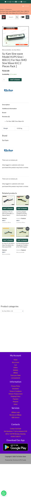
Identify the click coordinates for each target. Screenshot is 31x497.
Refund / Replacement (15, 394)
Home (15, 360)
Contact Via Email (15, 428)
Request (15, 401)
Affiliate (15, 373)
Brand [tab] (4, 112)
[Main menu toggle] (27, 17)
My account (15, 362)
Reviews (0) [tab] (6, 116)
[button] (3, 493)
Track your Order (15, 375)
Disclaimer (15, 388)
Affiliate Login (15, 412)
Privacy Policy (15, 386)
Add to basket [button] (8, 208)
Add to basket (15, 79)
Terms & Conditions (16, 391)
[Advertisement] (15, 332)
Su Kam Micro (16, 50)
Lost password (15, 378)
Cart (15, 365)
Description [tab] (6, 104)
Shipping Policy (15, 396)
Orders (15, 367)
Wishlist (15, 370)
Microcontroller (6, 50)
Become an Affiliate (15, 415)
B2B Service (15, 417)
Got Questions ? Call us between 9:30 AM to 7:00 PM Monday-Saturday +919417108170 (15, 434)
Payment (15, 399)
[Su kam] (8, 90)
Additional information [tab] (9, 108)
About (15, 404)
